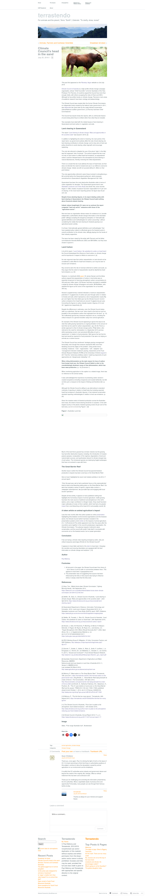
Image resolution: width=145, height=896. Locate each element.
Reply (105, 755)
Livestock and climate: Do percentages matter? (93, 863)
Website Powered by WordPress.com (47, 893)
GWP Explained (42, 8)
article (81, 521)
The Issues (52, 2)
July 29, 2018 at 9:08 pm (80, 793)
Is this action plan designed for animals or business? (47, 872)
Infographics (65, 2)
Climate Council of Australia (70, 89)
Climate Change (66, 748)
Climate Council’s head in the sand (48, 51)
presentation (101, 515)
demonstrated (74, 407)
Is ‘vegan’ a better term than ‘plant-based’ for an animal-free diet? (48, 877)
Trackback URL (96, 751)
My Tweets (65, 842)
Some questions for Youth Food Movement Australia (48, 886)
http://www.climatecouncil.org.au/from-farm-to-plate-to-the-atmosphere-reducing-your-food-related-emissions (84, 710)
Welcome (88, 847)
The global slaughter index (93, 868)
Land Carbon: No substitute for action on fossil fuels (90, 251)
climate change (76, 745)
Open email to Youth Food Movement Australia (46, 882)
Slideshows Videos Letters (77, 3)
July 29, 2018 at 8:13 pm (68, 758)
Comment (100, 828)
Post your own (67, 751)
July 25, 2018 (43, 57)
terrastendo (54, 15)
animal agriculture (66, 745)
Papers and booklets (88, 3)
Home (39, 2)
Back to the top (103, 893)
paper (82, 276)
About (51, 8)
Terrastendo (92, 838)
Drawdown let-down (98, 42)
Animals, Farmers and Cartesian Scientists (56, 42)
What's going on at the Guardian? (95, 866)
